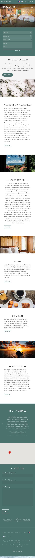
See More (17, 18)
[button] (9, 452)
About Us (17, 532)
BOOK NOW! (7, 74)
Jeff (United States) (18, 432)
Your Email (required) (8, 479)
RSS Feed (15, 546)
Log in (21, 546)
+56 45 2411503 (6, 1)
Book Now (9, 536)
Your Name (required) (8, 472)
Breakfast (10, 532)
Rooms (4, 532)
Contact (24, 532)
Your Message (6, 486)
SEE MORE (7, 145)
